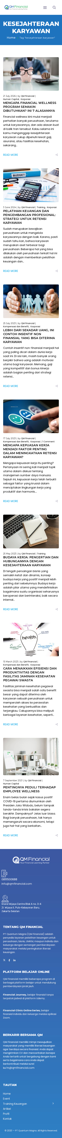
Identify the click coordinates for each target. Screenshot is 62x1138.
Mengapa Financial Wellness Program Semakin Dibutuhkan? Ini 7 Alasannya (29, 107)
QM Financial (27, 96)
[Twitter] (4, 960)
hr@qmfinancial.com (20, 1068)
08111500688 (9, 879)
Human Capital (11, 99)
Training (41, 207)
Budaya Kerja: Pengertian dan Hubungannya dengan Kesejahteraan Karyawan (30, 561)
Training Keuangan (15, 1104)
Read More (10, 155)
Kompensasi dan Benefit (16, 326)
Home (11, 37)
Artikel (7, 1109)
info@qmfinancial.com (17, 884)
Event (6, 1098)
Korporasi (25, 99)
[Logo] (16, 7)
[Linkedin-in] (14, 960)
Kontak (7, 1119)
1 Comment (48, 441)
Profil (6, 1114)
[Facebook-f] (9, 960)
